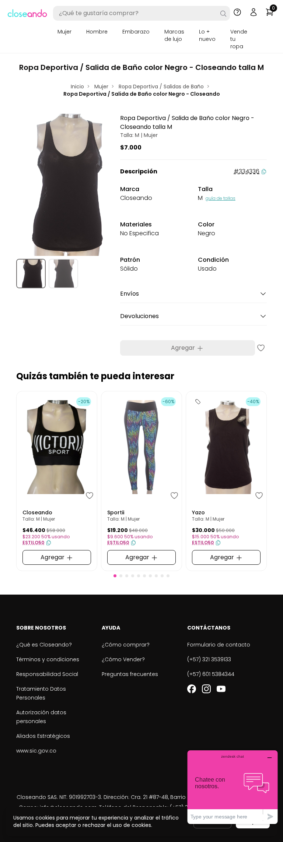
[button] (114, 575)
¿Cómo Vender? (123, 659)
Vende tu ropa (238, 39)
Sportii (115, 512)
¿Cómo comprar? (126, 644)
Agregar (183, 348)
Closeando (37, 512)
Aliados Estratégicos (43, 736)
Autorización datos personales (41, 717)
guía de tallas (220, 198)
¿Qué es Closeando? (44, 644)
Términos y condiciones (47, 659)
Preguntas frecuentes (130, 674)
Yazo (198, 512)
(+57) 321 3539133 (209, 659)
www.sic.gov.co (36, 750)
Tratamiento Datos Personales (41, 693)
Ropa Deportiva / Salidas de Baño (161, 86)
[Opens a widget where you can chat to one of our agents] (232, 787)
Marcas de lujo (174, 35)
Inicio (77, 86)
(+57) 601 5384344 (210, 674)
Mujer (64, 31)
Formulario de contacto (218, 644)
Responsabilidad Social (47, 674)
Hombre (97, 31)
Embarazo (136, 31)
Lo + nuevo (207, 35)
